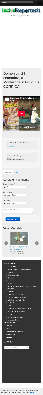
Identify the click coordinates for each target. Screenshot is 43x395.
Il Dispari (9, 326)
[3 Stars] (10, 156)
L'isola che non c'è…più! (16, 300)
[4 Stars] (11, 156)
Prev (6, 243)
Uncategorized (13, 320)
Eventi (10, 283)
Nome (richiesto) (9, 184)
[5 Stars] (12, 156)
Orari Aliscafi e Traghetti (14, 331)
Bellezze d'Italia (13, 275)
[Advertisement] (21, 39)
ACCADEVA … (13, 266)
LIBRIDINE (12, 306)
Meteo (17, 172)
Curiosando (12, 281)
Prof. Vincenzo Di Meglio (16, 311)
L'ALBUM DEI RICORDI (16, 294)
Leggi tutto (25, 392)
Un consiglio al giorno (15, 317)
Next (37, 243)
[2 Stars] (8, 156)
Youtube (9, 337)
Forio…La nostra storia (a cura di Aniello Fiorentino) (21, 288)
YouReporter (10, 334)
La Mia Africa (12, 303)
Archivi (6, 344)
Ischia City (9, 328)
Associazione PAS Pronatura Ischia (20, 269)
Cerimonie (11, 278)
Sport (10, 314)
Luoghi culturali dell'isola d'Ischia (19, 308)
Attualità (11, 146)
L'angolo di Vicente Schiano (17, 297)
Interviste (11, 291)
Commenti (8, 172)
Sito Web (6, 200)
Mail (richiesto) (8, 192)
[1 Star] (7, 156)
